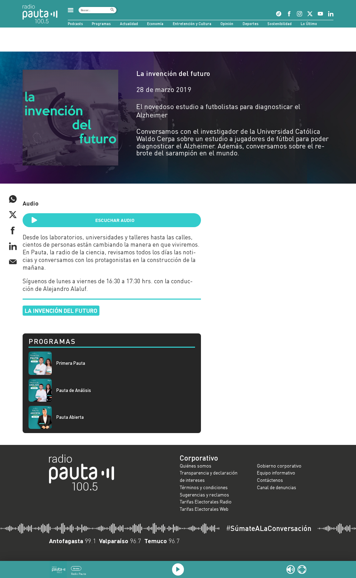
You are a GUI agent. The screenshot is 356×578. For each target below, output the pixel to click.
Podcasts (75, 23)
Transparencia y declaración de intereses (208, 476)
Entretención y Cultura (192, 23)
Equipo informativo (276, 473)
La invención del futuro (173, 73)
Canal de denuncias (276, 487)
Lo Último (309, 23)
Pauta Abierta (70, 417)
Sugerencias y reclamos (204, 495)
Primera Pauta (70, 363)
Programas (101, 23)
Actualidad (129, 23)
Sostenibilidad (279, 23)
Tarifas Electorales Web (204, 509)
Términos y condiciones (204, 487)
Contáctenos (270, 480)
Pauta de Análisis (73, 390)
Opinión (226, 23)
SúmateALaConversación (269, 528)
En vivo (76, 568)
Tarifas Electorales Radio (206, 501)
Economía (155, 23)
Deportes (250, 23)
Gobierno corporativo (279, 466)
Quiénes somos (195, 466)
